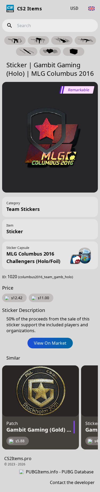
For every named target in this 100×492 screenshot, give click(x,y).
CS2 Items (29, 8)
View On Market (50, 343)
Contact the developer (72, 482)
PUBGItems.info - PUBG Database (60, 472)
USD (74, 8)
